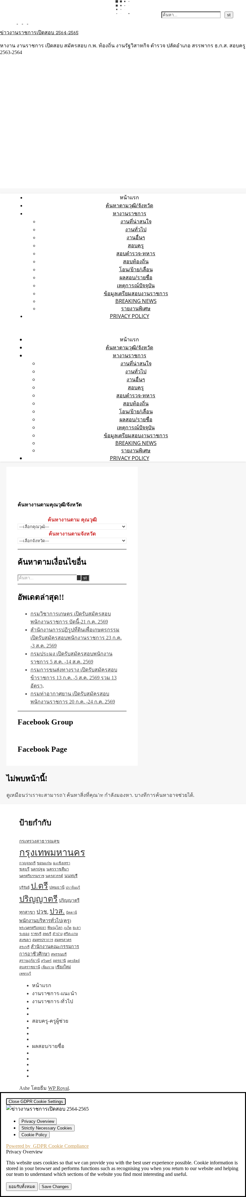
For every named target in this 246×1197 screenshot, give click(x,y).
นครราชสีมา (57, 869)
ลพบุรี (47, 934)
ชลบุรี (24, 869)
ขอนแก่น (44, 863)
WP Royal (58, 1088)
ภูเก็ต (67, 928)
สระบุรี (24, 947)
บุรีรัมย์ (24, 887)
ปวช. (42, 912)
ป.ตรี (39, 886)
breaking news (136, 301)
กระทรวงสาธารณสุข (39, 841)
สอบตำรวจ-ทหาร (135, 253)
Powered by (47, 1146)
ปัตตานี (71, 912)
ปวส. (57, 911)
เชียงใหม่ (63, 967)
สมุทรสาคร (62, 940)
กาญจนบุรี (27, 863)
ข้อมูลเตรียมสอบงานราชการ (136, 293)
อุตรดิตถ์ (73, 961)
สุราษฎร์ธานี (29, 960)
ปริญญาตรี (38, 899)
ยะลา (77, 928)
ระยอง (24, 934)
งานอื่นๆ (136, 237)
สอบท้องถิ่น (136, 261)
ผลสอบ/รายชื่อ (135, 277)
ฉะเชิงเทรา (61, 863)
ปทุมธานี (56, 887)
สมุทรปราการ (42, 940)
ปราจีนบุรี (73, 887)
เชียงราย (47, 967)
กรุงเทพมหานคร (52, 852)
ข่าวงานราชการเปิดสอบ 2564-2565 (39, 33)
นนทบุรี (71, 876)
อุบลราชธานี (29, 967)
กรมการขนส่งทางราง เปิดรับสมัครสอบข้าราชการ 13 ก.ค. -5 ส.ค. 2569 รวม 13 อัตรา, (73, 677)
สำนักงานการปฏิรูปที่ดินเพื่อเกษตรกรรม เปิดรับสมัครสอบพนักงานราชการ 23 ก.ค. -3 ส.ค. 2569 (76, 637)
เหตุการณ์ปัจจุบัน (136, 285)
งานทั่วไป (135, 229)
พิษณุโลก (54, 928)
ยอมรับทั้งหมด (22, 1186)
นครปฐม (38, 869)
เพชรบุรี (25, 973)
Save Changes (55, 1186)
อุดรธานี (59, 961)
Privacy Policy (129, 316)
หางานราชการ (129, 213)
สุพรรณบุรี (59, 954)
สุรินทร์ (46, 961)
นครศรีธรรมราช (31, 876)
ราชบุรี (36, 934)
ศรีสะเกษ (71, 934)
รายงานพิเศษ (136, 308)
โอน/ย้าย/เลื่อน (136, 269)
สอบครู (136, 245)
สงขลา (25, 940)
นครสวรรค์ (54, 876)
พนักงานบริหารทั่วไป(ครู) (45, 920)
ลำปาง (57, 934)
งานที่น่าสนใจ (136, 221)
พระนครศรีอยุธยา (32, 928)
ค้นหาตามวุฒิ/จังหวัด (129, 205)
